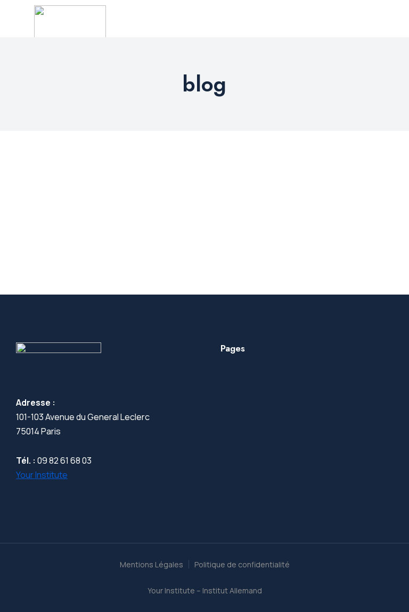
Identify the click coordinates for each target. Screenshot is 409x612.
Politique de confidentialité (242, 564)
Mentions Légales (151, 564)
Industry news (42, 224)
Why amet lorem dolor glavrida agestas (137, 203)
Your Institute (42, 475)
